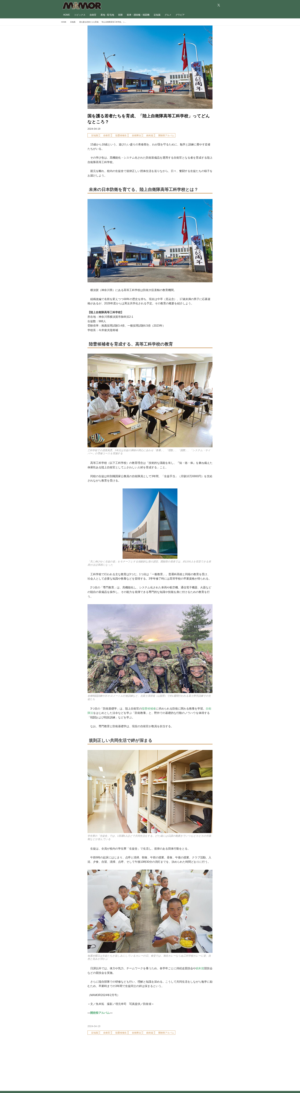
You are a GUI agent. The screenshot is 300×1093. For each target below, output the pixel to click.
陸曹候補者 (149, 708)
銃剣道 (200, 968)
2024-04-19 (94, 128)
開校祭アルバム (100, 1012)
